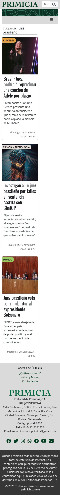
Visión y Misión (30, 377)
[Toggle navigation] (51, 19)
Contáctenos (30, 381)
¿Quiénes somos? (30, 373)
